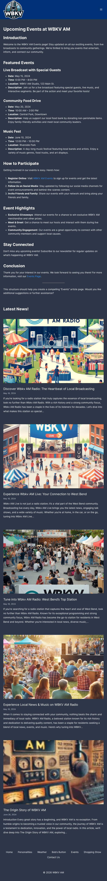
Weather (42, 852)
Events (75, 852)
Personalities (25, 852)
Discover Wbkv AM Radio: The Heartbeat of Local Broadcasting (48, 389)
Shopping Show (92, 852)
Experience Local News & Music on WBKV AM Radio (40, 704)
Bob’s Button (59, 852)
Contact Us (53, 857)
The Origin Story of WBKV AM (24, 810)
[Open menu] (101, 9)
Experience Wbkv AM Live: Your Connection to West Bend (45, 494)
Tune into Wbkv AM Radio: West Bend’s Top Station (40, 599)
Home (9, 852)
